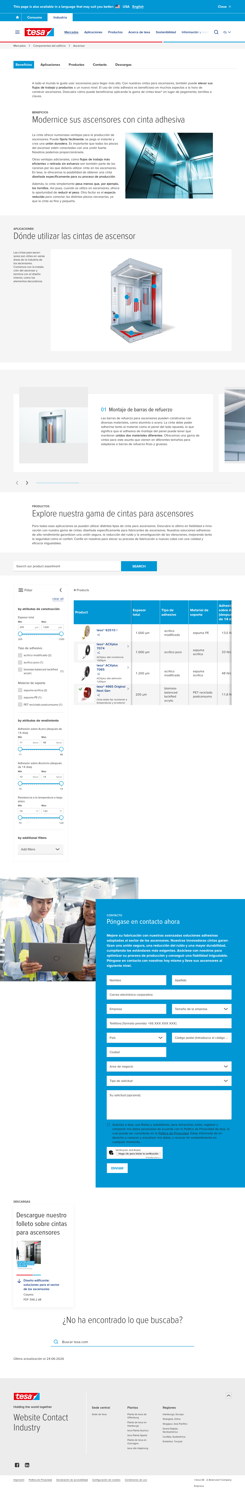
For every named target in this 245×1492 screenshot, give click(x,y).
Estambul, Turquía (172, 1441)
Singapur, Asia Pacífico (175, 1423)
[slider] (20, 634)
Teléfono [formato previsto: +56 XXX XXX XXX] (143, 1023)
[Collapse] (60, 590)
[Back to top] (229, 1395)
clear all (57, 599)
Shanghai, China (171, 1418)
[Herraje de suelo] (131, 332)
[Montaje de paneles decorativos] (136, 300)
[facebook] (17, 1466)
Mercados (19, 45)
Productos (76, 64)
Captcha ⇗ (153, 1157)
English (138, 6)
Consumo (34, 17)
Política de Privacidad (173, 1133)
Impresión (18, 1479)
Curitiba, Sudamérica (174, 1436)
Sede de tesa (99, 1414)
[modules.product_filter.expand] (57, 849)
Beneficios (24, 64)
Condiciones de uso (136, 1479)
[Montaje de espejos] (154, 286)
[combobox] (40, 849)
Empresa (116, 1009)
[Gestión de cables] (116, 316)
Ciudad (115, 1052)
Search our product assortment (38, 566)
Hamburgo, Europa (173, 1414)
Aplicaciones (50, 64)
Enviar (117, 1168)
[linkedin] (27, 1466)
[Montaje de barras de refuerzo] (126, 297)
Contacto (100, 64)
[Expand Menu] (17, 32)
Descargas (123, 64)
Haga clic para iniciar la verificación (138, 1153)
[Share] (98, 635)
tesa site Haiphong (137, 1448)
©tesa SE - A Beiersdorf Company (213, 1479)
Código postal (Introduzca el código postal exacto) (202, 1038)
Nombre (115, 980)
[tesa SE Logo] (39, 32)
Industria (60, 17)
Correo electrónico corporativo (131, 994)
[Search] (216, 32)
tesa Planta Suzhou (138, 1430)
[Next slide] (27, 482)
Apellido (180, 980)
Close (222, 6)
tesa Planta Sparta (137, 1435)
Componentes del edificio (49, 45)
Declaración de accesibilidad (72, 1479)
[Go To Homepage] (17, 17)
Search (139, 566)
